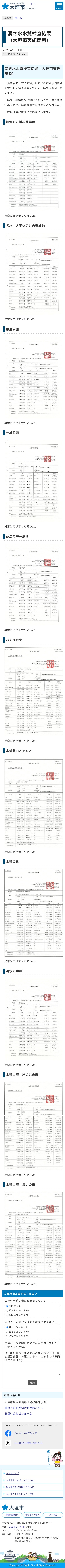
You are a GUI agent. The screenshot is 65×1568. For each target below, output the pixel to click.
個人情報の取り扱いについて (20, 1487)
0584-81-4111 (17, 1527)
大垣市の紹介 (12, 1515)
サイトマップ (12, 1473)
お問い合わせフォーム (18, 1413)
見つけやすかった (18, 1327)
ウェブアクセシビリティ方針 (20, 1494)
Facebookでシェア (26, 1433)
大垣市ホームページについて (20, 1480)
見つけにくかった (18, 1336)
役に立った (15, 1306)
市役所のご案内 (32, 1515)
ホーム (18, 18)
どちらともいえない (20, 1310)
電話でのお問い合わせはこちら (24, 1408)
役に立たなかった (18, 1315)
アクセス (53, 1515)
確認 (32, 1383)
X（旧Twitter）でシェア (28, 1443)
